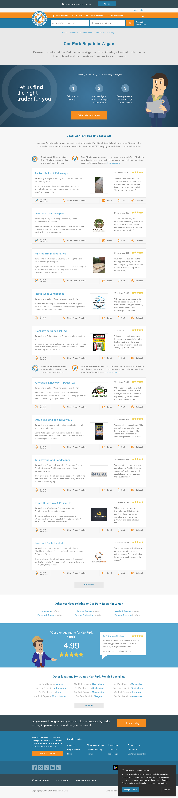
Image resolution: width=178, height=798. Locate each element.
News (69, 753)
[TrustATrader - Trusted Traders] (39, 14)
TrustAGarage (62, 780)
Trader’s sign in (139, 10)
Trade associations (95, 745)
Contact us (112, 749)
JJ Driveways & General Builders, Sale (113, 636)
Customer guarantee (137, 753)
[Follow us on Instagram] (46, 767)
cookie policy (141, 783)
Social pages (113, 753)
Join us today (132, 723)
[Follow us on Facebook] (34, 767)
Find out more (113, 162)
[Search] (130, 23)
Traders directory (94, 749)
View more (89, 584)
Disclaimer (132, 749)
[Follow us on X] (40, 767)
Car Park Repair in (50, 683)
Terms (90, 753)
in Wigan (50, 610)
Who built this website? (116, 790)
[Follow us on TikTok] (58, 767)
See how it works (47, 753)
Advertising (113, 745)
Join (107, 3)
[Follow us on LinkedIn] (52, 767)
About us (71, 745)
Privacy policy (134, 745)
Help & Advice (73, 749)
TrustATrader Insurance (85, 780)
